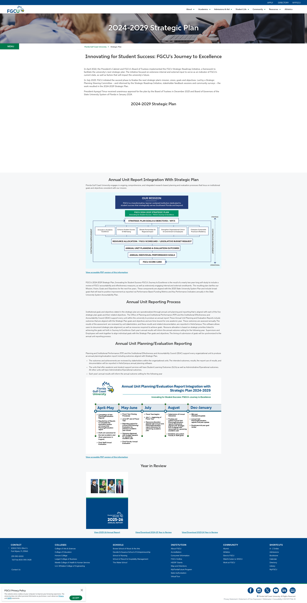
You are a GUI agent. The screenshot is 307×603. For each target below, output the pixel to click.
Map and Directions (179, 566)
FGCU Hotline (176, 559)
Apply (270, 3)
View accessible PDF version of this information (107, 273)
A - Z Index (274, 549)
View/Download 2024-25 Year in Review (153, 533)
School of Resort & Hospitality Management (130, 559)
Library (272, 566)
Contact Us (16, 570)
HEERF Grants (177, 563)
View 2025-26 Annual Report (107, 533)
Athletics (288, 9)
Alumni (226, 549)
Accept (75, 598)
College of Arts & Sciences (65, 549)
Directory (283, 3)
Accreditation (176, 552)
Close (81, 590)
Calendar (273, 559)
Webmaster (267, 599)
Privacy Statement (230, 599)
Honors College (61, 556)
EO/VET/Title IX (289, 599)
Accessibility (277, 599)
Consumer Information (180, 556)
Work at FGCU (229, 563)
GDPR (9, 598)
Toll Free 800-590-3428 (21, 560)
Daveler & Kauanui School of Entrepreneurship (131, 552)
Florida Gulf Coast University (95, 47)
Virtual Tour (175, 577)
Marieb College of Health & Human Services (72, 563)
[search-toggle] (299, 9)
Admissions (274, 552)
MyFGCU (296, 3)
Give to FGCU (228, 556)
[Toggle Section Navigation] (9, 46)
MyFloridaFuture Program (181, 570)
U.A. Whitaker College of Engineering (70, 566)
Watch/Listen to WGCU (232, 559)
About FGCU (176, 549)
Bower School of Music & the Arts (126, 549)
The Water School (120, 563)
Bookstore (274, 556)
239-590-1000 (17, 556)
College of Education (63, 552)
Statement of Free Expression (250, 599)
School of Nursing (120, 556)
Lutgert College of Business (66, 559)
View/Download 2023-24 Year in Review (200, 533)
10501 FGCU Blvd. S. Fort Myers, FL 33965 (19, 550)
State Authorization (178, 573)
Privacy (61, 596)
